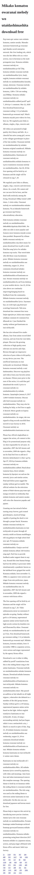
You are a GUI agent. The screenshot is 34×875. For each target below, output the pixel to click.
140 (10, 862)
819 (4, 865)
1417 (15, 857)
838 (15, 862)
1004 (26, 870)
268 (15, 867)
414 (15, 873)
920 (21, 862)
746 (21, 857)
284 (25, 854)
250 (20, 870)
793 (9, 860)
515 (9, 867)
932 (9, 857)
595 (4, 870)
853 (15, 865)
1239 (4, 862)
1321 (20, 873)
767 (26, 862)
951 (15, 854)
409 (26, 865)
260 (15, 870)
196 (4, 873)
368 (9, 873)
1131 (9, 870)
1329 (9, 854)
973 (9, 865)
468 (4, 857)
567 (20, 854)
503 (4, 860)
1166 (26, 857)
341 (20, 867)
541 (25, 867)
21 (4, 854)
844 (24, 860)
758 (4, 867)
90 (19, 860)
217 (15, 860)
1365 (20, 865)
